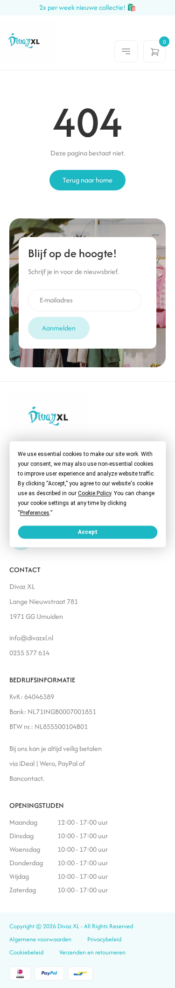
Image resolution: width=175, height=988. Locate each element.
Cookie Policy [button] (94, 493)
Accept (88, 532)
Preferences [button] (34, 513)
